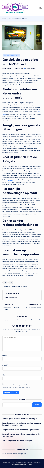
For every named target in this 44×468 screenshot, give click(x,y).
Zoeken (22, 399)
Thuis (5, 282)
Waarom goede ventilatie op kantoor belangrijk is (19, 419)
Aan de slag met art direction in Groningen (17, 441)
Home (4, 19)
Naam (5, 356)
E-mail (5, 365)
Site (3, 375)
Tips (11, 282)
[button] (11, 297)
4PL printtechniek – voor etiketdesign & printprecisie (20, 430)
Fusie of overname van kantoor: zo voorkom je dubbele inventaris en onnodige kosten (21, 424)
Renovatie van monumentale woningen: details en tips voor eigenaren (21, 435)
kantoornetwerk (13, 293)
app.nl (10, 180)
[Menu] (40, 8)
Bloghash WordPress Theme (22, 465)
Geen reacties (31, 68)
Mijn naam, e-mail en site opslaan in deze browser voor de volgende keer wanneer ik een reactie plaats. (20, 386)
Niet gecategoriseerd (11, 55)
